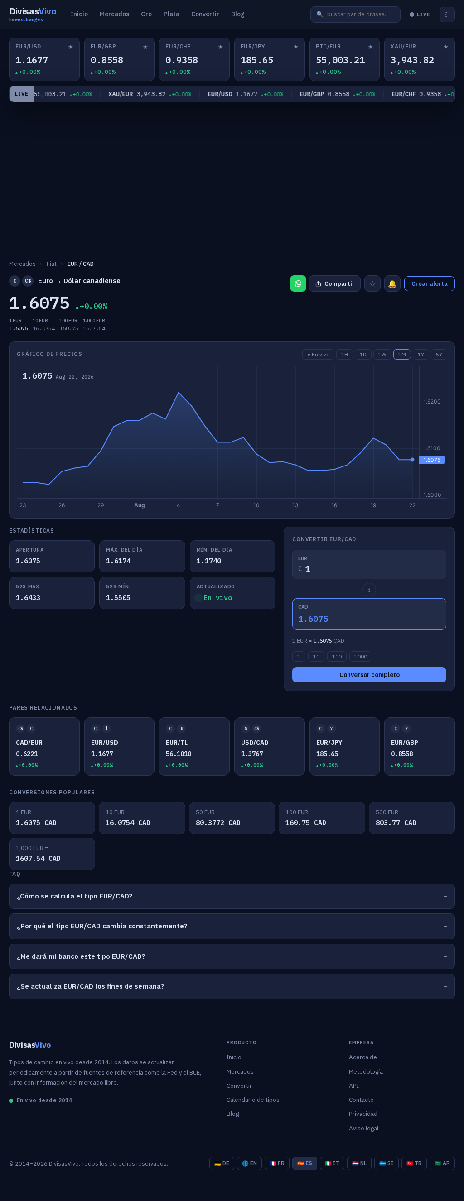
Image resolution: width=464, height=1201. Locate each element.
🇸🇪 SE (386, 1163)
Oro (146, 14)
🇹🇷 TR (414, 1163)
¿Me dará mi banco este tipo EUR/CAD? (81, 956)
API (354, 1085)
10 (316, 656)
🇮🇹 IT (332, 1163)
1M (402, 354)
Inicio (79, 14)
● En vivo (318, 354)
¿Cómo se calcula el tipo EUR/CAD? (75, 896)
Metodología (366, 1071)
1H (344, 354)
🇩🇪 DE (221, 1163)
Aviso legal (363, 1128)
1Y (421, 354)
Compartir (339, 284)
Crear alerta (429, 284)
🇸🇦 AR (442, 1163)
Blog (238, 14)
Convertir (205, 14)
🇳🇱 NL (359, 1163)
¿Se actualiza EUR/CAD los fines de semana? (90, 986)
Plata (171, 14)
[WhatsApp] (298, 283)
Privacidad (363, 1114)
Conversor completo (369, 675)
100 (337, 656)
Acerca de (363, 1057)
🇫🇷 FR (277, 1163)
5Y (439, 354)
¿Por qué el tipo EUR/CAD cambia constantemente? (102, 926)
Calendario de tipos (253, 1099)
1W (382, 354)
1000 (360, 656)
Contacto (361, 1099)
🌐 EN (249, 1163)
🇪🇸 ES (304, 1163)
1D (363, 354)
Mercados (114, 14)
